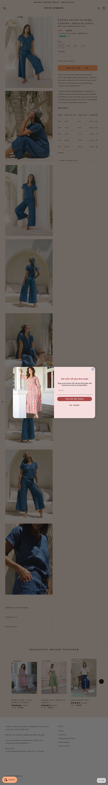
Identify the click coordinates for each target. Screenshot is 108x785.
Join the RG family (74, 399)
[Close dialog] (93, 369)
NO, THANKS (75, 405)
